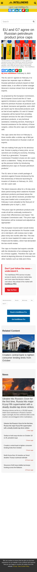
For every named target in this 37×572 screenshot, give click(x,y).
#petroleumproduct (7, 300)
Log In (11, 7)
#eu (32, 300)
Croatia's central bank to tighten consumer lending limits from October (18, 358)
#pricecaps (24, 300)
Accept (15, 566)
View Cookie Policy (23, 566)
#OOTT (4, 303)
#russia (16, 300)
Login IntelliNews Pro (21, 7)
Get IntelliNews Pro (18, 319)
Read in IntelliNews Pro (18, 312)
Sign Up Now (12, 290)
